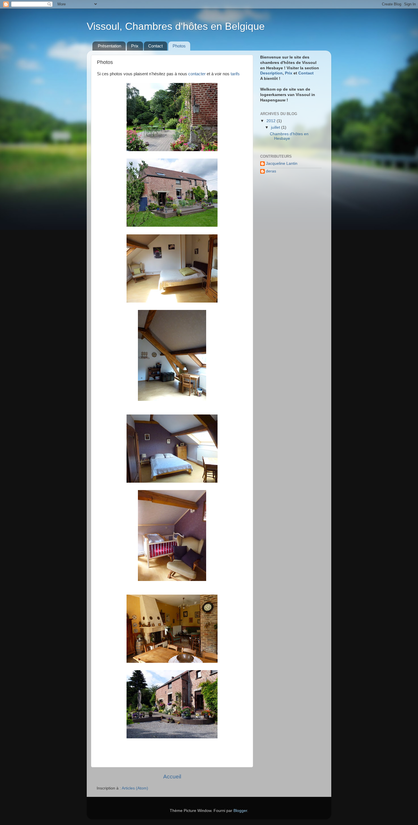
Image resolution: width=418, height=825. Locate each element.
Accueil (172, 777)
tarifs (235, 74)
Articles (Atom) (135, 788)
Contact (155, 45)
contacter (197, 74)
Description (271, 73)
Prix (134, 45)
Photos (179, 45)
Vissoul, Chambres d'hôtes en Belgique (176, 26)
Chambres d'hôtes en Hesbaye (289, 136)
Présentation (109, 45)
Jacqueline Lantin (281, 163)
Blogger (240, 811)
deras (271, 171)
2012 (271, 121)
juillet (276, 127)
